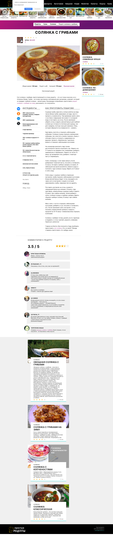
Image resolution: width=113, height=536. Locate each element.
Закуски (69, 4)
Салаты (94, 4)
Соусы (102, 4)
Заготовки (58, 4)
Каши (77, 4)
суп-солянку (58, 228)
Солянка (37, 359)
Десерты (48, 4)
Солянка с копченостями (43, 468)
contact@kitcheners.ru (99, 530)
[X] (18, 123)
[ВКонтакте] (18, 108)
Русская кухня (69, 86)
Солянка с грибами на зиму (48, 428)
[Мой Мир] (18, 118)
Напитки (85, 4)
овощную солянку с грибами (44, 330)
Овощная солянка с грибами (46, 363)
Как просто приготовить (17, 530)
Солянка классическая (43, 508)
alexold (32, 40)
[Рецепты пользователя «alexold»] (20, 42)
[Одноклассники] (18, 113)
